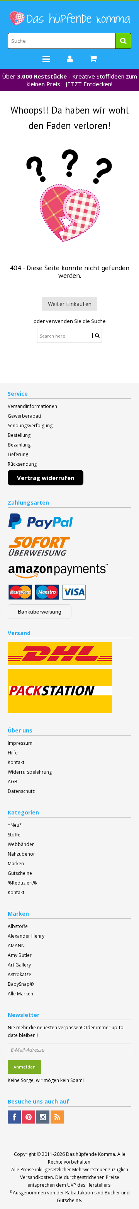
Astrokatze (19, 974)
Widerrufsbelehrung (30, 772)
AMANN (16, 945)
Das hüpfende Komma (90, 1154)
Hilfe (13, 752)
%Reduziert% (22, 883)
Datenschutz (21, 791)
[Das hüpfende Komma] (69, 18)
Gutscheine (20, 873)
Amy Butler (20, 955)
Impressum (20, 743)
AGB (12, 781)
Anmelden (25, 1067)
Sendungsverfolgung (30, 425)
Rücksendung (22, 464)
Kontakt (16, 762)
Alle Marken (20, 993)
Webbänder (21, 844)
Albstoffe (18, 926)
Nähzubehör (21, 854)
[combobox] (69, 41)
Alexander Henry (26, 936)
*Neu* (15, 825)
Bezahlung (19, 444)
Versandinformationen (32, 406)
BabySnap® (21, 984)
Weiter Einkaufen (70, 304)
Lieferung (18, 454)
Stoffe (14, 834)
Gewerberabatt (24, 416)
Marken (16, 863)
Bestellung (19, 435)
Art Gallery (19, 965)
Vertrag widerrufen (45, 478)
